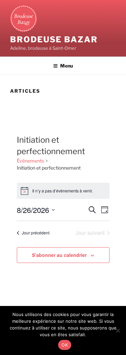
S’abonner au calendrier (59, 255)
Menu (66, 66)
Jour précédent (35, 232)
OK (64, 345)
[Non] (117, 330)
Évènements (30, 161)
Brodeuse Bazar (54, 39)
